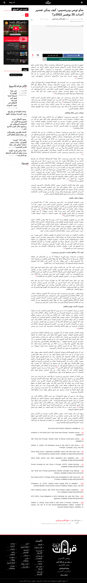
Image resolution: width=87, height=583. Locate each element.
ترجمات (26, 555)
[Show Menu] (82, 2)
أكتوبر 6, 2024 (23, 116)
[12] (82, 496)
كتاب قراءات (38, 547)
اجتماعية (79, 21)
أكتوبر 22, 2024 (22, 136)
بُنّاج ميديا (23, 581)
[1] (82, 428)
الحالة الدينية (11, 563)
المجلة (40, 544)
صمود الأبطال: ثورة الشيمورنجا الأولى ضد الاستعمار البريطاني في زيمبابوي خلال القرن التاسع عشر (17, 124)
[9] (82, 477)
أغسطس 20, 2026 (12, 107)
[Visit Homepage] (48, 2)
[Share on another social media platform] (44, 59)
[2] (82, 432)
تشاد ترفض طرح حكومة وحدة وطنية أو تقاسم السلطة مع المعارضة (16, 153)
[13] (82, 502)
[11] (82, 490)
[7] (82, 464)
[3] (82, 439)
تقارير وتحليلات (73, 21)
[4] (82, 445)
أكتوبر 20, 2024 (18, 129)
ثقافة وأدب (24, 567)
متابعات (12, 549)
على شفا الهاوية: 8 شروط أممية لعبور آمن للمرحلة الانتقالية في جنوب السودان (11, 98)
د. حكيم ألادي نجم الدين (59, 19)
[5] (82, 451)
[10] (82, 483)
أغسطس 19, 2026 (12, 155)
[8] (82, 471)
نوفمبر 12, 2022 (44, 19)
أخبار (26, 544)
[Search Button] (4, 2)
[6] (82, 458)
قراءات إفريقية (42, 581)
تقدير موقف (24, 564)
